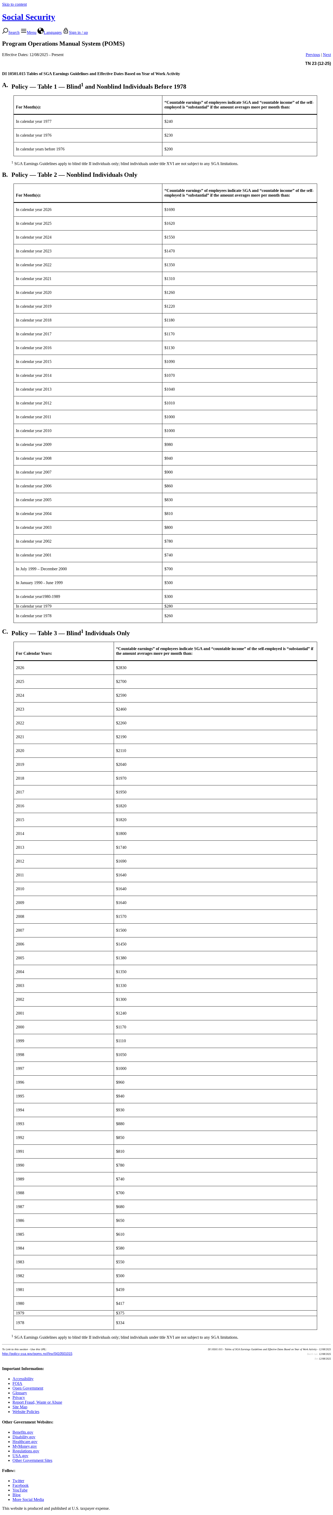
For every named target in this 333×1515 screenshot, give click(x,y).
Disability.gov (23, 1437)
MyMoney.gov (24, 1446)
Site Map (19, 1407)
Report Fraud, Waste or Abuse (37, 1402)
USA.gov (20, 1455)
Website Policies (25, 1411)
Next (327, 54)
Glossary (19, 1393)
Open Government (27, 1388)
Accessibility (23, 1379)
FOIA (17, 1383)
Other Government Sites (32, 1460)
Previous (313, 54)
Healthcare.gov (24, 1441)
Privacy (18, 1397)
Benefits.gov (22, 1432)
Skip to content (14, 4)
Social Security (28, 17)
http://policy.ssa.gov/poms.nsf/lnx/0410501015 (37, 1354)
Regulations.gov (25, 1451)
